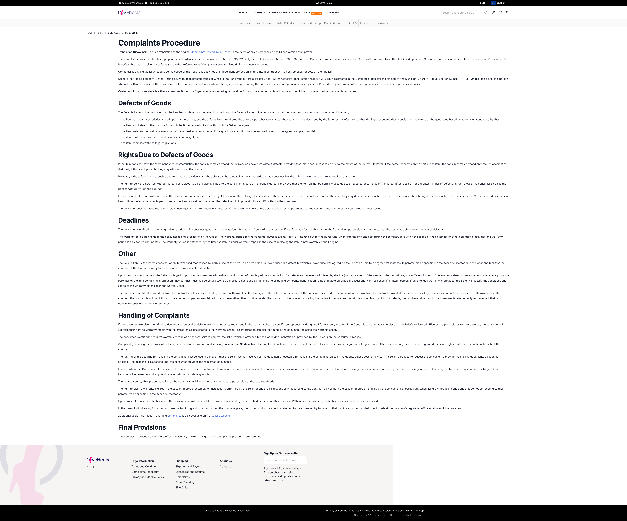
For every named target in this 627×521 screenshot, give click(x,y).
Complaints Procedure (145, 471)
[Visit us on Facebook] (93, 467)
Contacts (225, 466)
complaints (174, 415)
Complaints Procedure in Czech (210, 52)
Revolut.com (243, 510)
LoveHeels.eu (95, 32)
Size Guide (182, 487)
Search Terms (362, 510)
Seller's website (221, 415)
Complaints (183, 477)
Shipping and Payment (189, 466)
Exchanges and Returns (190, 471)
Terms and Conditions (145, 466)
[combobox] (464, 12)
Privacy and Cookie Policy (147, 477)
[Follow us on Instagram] (88, 467)
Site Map (419, 510)
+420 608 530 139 (158, 2)
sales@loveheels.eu (132, 2)
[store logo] (129, 12)
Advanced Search (381, 510)
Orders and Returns (402, 510)
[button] (484, 3)
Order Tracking (185, 482)
